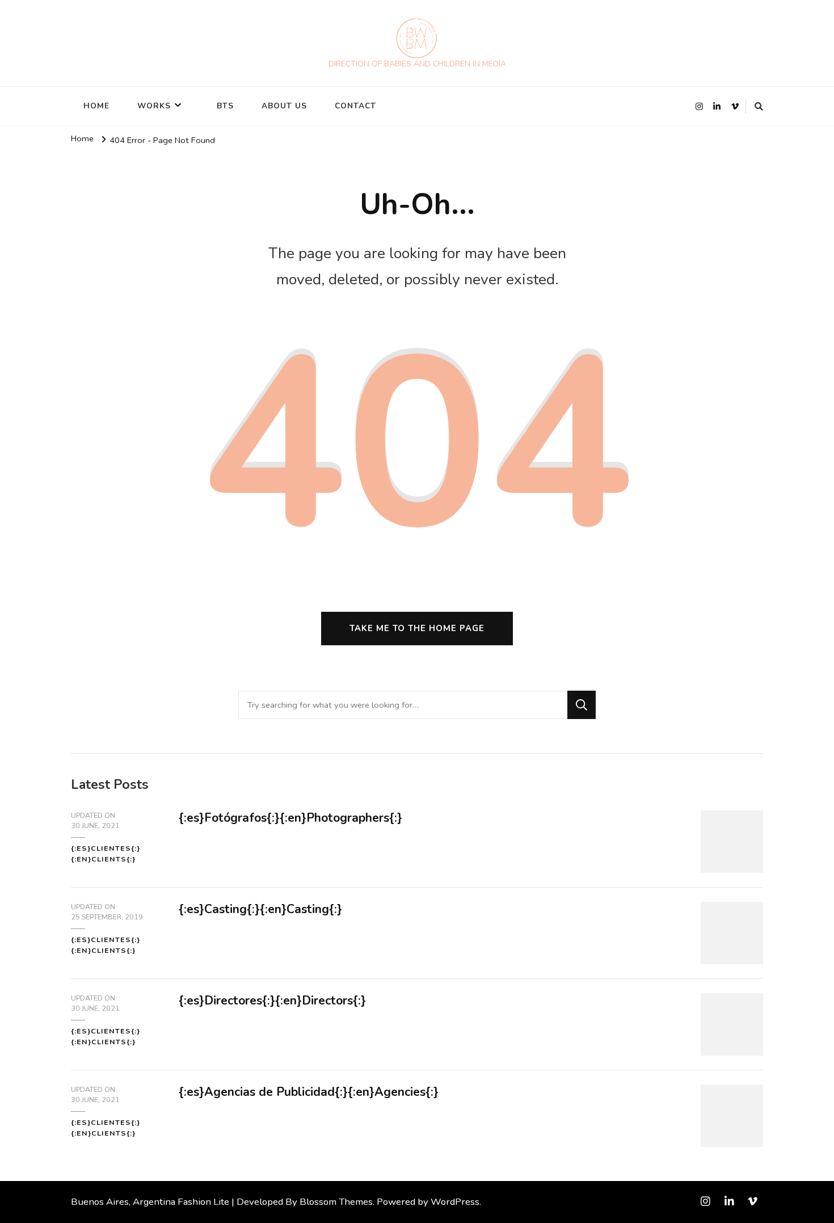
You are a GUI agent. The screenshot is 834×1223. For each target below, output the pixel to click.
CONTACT (355, 105)
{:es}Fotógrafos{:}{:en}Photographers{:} (290, 818)
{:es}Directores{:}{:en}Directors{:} (272, 1000)
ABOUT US (284, 105)
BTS (225, 105)
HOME (96, 105)
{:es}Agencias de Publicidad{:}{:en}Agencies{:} (309, 1092)
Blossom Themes (336, 1201)
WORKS (154, 105)
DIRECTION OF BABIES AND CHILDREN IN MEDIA (417, 63)
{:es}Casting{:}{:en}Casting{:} (260, 909)
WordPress (455, 1201)
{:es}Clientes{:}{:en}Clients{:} (105, 853)
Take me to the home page (417, 628)
